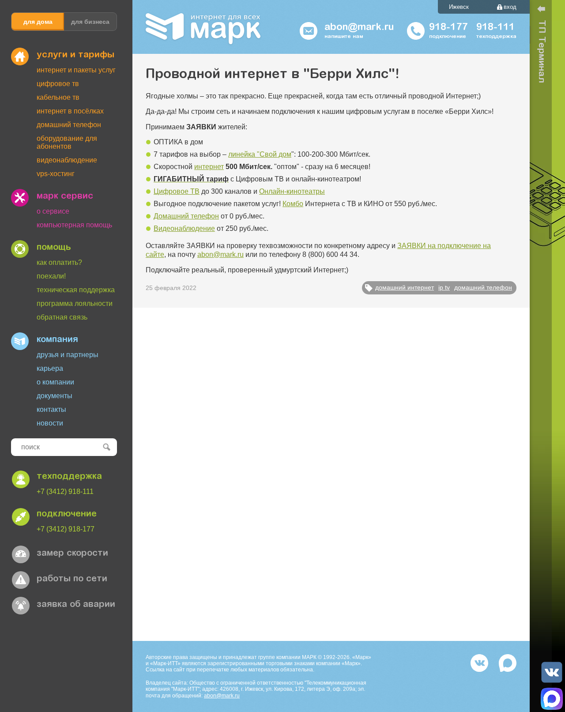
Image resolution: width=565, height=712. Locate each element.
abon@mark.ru (220, 254)
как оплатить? (59, 262)
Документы (54, 395)
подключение (67, 514)
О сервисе (53, 211)
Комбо (292, 203)
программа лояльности (75, 303)
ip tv (444, 287)
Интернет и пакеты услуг (76, 70)
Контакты (51, 409)
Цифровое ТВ (58, 83)
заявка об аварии (76, 604)
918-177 (448, 28)
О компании (55, 382)
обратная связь (62, 317)
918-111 (495, 28)
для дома (38, 21)
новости (50, 423)
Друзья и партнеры (67, 354)
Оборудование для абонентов (67, 142)
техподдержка (69, 476)
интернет (209, 166)
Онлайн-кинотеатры (292, 191)
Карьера (50, 368)
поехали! (51, 276)
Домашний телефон (69, 124)
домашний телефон (483, 287)
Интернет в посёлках (70, 111)
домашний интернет (404, 287)
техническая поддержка (76, 290)
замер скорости (72, 553)
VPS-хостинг (56, 173)
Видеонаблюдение (67, 160)
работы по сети (72, 579)
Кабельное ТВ (58, 97)
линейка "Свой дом (259, 154)
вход (510, 7)
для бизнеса (90, 21)
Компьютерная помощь (74, 225)
